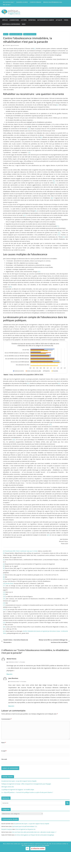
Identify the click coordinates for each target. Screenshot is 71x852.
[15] (39, 271)
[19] (50, 424)
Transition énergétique (30, 34)
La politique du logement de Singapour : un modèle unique (17, 789)
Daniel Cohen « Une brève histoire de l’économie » (15, 641)
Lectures (24, 20)
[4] (41, 137)
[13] (59, 235)
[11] (57, 226)
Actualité (59, 20)
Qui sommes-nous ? (8, 2)
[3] (29, 128)
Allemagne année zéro (7, 787)
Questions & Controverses (11, 24)
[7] (54, 183)
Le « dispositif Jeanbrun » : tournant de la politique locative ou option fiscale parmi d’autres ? (27, 792)
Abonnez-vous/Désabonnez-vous (52, 2)
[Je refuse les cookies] (69, 847)
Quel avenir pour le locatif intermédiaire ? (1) (24, 826)
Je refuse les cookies (38, 848)
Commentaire (6, 719)
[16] (10, 287)
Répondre (9, 674)
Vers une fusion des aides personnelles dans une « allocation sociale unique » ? (34, 832)
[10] (24, 215)
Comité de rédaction (35, 2)
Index (23, 24)
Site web (4, 759)
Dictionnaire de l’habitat (45, 20)
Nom (3, 743)
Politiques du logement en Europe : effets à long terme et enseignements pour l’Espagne (26, 784)
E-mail (3, 751)
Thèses (66, 20)
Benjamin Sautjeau (6, 829)
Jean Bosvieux (15, 45)
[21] (48, 535)
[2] (57, 105)
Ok (27, 848)
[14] (64, 237)
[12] (59, 232)
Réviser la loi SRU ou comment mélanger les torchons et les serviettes (53, 641)
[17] (28, 383)
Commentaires (14, 20)
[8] (52, 198)
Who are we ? (7, 4)
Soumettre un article (22, 2)
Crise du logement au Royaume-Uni (25, 829)
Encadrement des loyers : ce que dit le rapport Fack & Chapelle (18, 781)
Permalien (22, 662)
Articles (5, 20)
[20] (14, 439)
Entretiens (32, 20)
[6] (54, 180)
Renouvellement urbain (16, 34)
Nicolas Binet (9, 583)
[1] (34, 48)
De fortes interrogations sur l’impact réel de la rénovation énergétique (34, 835)
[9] (35, 211)
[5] (29, 152)
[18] (59, 383)
